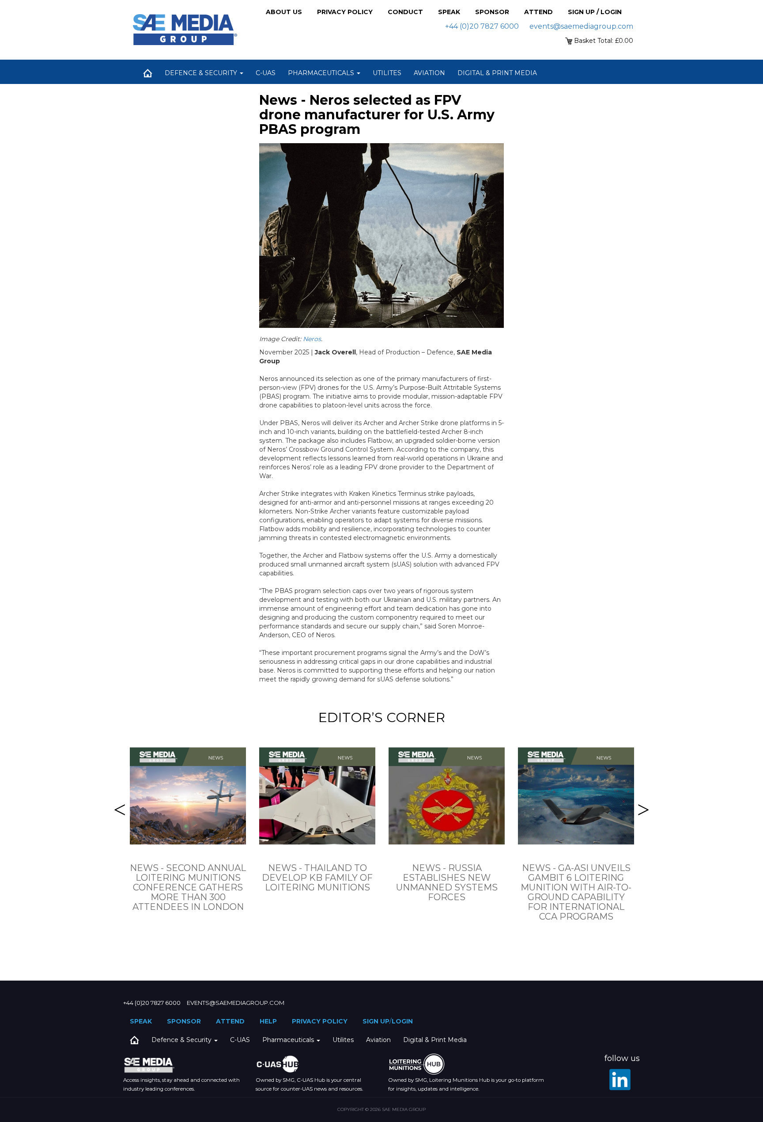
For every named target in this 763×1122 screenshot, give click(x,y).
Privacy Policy (345, 12)
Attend (538, 12)
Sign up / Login (595, 12)
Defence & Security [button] (202, 73)
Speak (449, 12)
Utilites (387, 73)
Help (268, 1021)
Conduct (405, 12)
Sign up (376, 1021)
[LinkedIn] (620, 1079)
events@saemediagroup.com (581, 26)
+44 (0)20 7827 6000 (482, 26)
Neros (312, 339)
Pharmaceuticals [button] (322, 73)
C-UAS (266, 73)
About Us (284, 12)
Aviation (429, 73)
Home (147, 73)
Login (402, 1021)
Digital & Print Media (497, 73)
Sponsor (492, 12)
